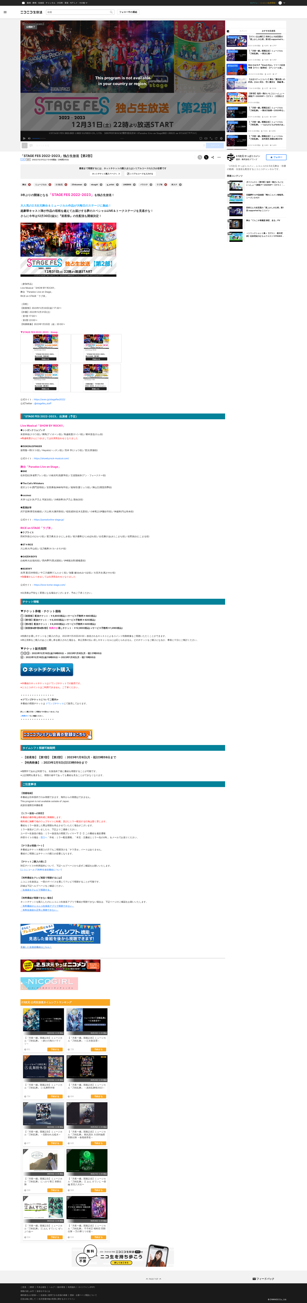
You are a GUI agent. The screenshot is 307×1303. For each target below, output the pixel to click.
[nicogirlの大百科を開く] (101, 184)
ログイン (254, 3)
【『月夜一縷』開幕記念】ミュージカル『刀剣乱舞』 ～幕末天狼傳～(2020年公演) (265, 109)
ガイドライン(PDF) (86, 1287)
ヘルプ (52, 1287)
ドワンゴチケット (54, 703)
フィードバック (265, 1278)
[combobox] (80, 12)
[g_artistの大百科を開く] (117, 184)
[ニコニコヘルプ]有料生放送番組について (41, 869)
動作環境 (61, 1287)
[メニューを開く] (5, 12)
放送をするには (43, 1291)
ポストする (206, 157)
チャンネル (50, 3)
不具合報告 (41, 1287)
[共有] (212, 157)
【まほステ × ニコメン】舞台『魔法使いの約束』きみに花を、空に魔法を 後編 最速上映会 (266, 80)
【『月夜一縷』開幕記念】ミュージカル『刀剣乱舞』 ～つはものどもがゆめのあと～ (265, 123)
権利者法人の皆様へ (29, 1295)
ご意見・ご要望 (27, 1287)
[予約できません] (200, 157)
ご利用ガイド (25, 716)
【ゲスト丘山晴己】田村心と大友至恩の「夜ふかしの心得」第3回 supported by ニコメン (266, 38)
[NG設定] (227, 31)
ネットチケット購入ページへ (104, 173)
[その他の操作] (219, 157)
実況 (66, 3)
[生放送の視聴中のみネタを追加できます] (25, 145)
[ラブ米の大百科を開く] (165, 184)
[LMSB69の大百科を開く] (134, 184)
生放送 (41, 3)
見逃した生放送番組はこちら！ (36, 947)
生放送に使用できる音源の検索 (53, 1295)
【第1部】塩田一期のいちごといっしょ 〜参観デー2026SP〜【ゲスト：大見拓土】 (266, 94)
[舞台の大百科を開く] (29, 184)
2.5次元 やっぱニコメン (248, 156)
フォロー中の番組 (128, 12)
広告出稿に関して (28, 1299)
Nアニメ (73, 3)
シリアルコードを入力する (141, 174)
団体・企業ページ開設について (83, 1295)
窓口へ (44, 837)
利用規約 (71, 1287)
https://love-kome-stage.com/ (49, 584)
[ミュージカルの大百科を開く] (50, 184)
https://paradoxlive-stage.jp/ (49, 519)
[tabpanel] (255, 91)
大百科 (60, 3)
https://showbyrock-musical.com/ (51, 458)
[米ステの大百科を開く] (180, 184)
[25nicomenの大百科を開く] (85, 184)
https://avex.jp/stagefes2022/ (49, 399)
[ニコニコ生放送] (31, 12)
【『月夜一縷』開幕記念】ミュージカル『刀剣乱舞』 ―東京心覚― (265, 52)
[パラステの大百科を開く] (151, 184)
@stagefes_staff (42, 403)
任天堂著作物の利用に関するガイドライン (57, 1299)
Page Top (153, 1279)
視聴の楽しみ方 (27, 1291)
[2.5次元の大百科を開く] (66, 184)
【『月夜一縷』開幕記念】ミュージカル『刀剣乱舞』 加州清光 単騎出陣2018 (265, 137)
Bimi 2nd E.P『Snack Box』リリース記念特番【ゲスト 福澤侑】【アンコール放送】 (266, 66)
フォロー (277, 157)
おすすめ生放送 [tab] (268, 31)
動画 (29, 3)
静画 (34, 3)
